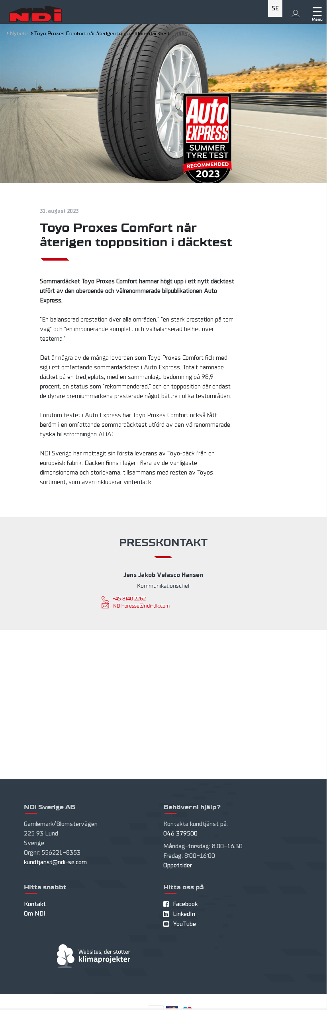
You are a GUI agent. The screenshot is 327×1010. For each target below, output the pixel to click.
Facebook (185, 904)
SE (275, 8)
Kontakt (35, 904)
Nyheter (20, 34)
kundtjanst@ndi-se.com (55, 862)
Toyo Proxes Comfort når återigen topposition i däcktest (102, 34)
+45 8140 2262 (129, 599)
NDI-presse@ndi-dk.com (141, 606)
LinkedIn (184, 914)
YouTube (184, 924)
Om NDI (34, 913)
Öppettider (177, 865)
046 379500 (180, 833)
